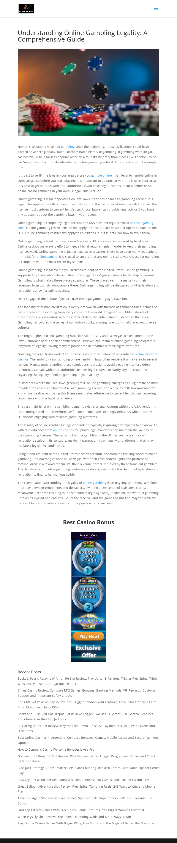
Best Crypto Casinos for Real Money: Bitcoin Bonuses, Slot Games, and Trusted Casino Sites (84, 780)
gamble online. (102, 175)
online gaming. (47, 256)
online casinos (63, 430)
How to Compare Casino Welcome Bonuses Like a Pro (56, 749)
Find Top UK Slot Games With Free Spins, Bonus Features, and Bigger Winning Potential (81, 810)
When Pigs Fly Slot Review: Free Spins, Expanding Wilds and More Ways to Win (74, 817)
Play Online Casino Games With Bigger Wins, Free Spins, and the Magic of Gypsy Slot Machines (86, 823)
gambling (68, 147)
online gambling (94, 483)
